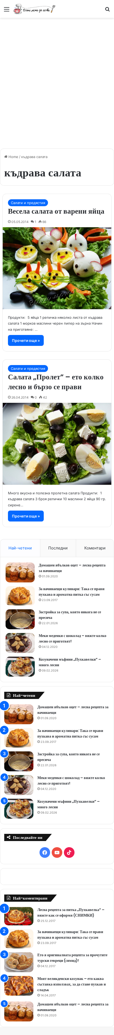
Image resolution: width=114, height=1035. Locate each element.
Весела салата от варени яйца (56, 211)
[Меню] (6, 11)
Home (12, 157)
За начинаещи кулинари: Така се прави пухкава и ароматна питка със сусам (71, 591)
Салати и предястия (28, 203)
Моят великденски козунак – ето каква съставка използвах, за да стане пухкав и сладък (71, 984)
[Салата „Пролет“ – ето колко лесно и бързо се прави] (57, 444)
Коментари (95, 547)
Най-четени (20, 547)
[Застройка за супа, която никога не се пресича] (20, 619)
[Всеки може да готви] (34, 9)
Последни (58, 547)
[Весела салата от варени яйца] (57, 268)
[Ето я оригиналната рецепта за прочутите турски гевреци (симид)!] (18, 962)
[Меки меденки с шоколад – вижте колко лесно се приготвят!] (20, 643)
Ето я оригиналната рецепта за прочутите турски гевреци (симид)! (72, 957)
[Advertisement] (57, 80)
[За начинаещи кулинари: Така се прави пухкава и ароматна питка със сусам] (20, 596)
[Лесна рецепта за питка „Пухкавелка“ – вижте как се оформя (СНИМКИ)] (18, 916)
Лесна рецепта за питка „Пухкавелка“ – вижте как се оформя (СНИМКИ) (70, 912)
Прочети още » (26, 340)
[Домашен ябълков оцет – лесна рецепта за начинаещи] (20, 572)
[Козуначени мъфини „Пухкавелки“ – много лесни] (20, 667)
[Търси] (107, 11)
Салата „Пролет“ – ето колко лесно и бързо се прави (56, 382)
